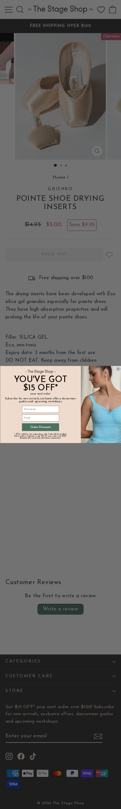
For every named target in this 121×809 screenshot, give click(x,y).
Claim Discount (40, 427)
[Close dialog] (118, 369)
